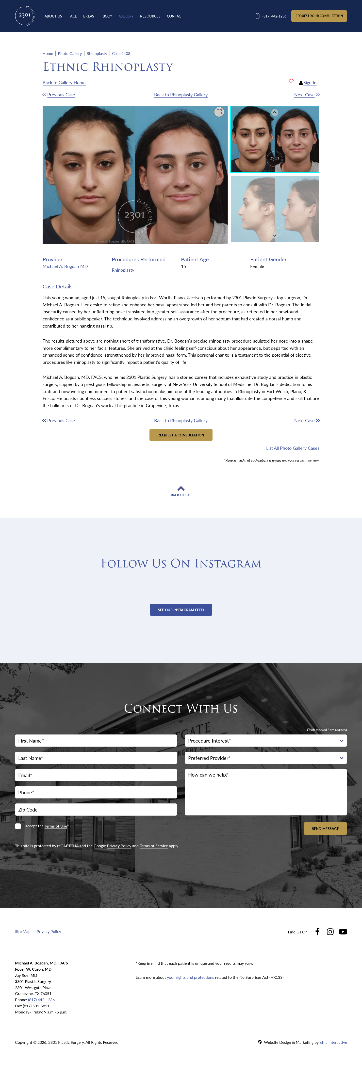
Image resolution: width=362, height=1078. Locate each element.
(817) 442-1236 (41, 999)
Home (48, 53)
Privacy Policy (119, 845)
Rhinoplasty (97, 53)
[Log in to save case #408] (291, 81)
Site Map (23, 931)
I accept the (34, 826)
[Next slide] (274, 235)
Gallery (126, 16)
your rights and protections (190, 977)
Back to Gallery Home (64, 82)
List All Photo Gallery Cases (292, 448)
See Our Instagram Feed (181, 609)
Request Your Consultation (319, 16)
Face (72, 16)
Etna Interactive (333, 1042)
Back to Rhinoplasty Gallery (181, 94)
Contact (175, 16)
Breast (89, 16)
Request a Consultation (181, 434)
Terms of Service (154, 845)
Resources (150, 16)
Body (108, 16)
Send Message (325, 828)
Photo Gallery (70, 53)
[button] (77, 94)
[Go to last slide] (274, 112)
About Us (53, 16)
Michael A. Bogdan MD (65, 266)
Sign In (309, 82)
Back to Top (181, 495)
